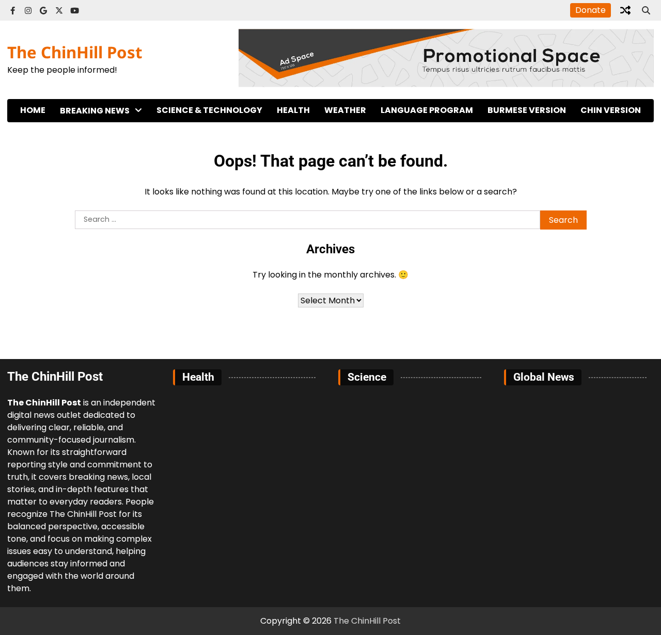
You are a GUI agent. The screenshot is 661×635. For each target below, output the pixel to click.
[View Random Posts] (625, 10)
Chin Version (610, 110)
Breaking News (95, 111)
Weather (345, 110)
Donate (590, 10)
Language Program (427, 110)
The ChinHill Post (75, 52)
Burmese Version (526, 110)
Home (32, 110)
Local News (83, 133)
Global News (86, 154)
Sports (74, 175)
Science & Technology (209, 110)
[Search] (646, 10)
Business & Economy (102, 196)
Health (293, 110)
